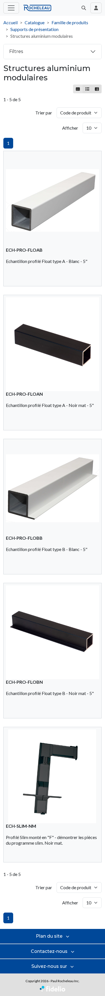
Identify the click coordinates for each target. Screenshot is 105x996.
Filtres (16, 51)
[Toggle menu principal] (11, 8)
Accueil (10, 22)
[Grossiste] (97, 89)
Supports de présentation (34, 29)
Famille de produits (70, 22)
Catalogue (35, 22)
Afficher (70, 127)
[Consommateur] (78, 89)
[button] (83, 8)
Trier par (43, 112)
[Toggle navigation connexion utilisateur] (96, 8)
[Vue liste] (87, 89)
